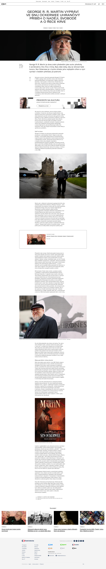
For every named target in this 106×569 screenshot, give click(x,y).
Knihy (54, 27)
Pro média (36, 545)
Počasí (23, 553)
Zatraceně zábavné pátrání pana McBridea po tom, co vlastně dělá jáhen (39, 530)
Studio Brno (36, 548)
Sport (49, 1)
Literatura (45, 27)
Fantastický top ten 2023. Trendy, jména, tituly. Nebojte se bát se (92, 530)
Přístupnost (42, 564)
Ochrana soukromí (35, 564)
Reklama (36, 546)
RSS (83, 564)
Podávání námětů (37, 555)
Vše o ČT (68, 1)
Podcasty (23, 552)
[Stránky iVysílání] (78, 544)
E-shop (23, 555)
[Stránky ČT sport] (63, 545)
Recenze (50, 27)
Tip (57, 27)
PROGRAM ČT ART (90, 4)
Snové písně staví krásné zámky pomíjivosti (60, 236)
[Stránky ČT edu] (78, 548)
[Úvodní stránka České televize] (28, 541)
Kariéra (35, 553)
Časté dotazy (36, 557)
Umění (61, 27)
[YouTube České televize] (79, 541)
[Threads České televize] (83, 541)
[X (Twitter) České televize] (81, 541)
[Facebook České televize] (76, 541)
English (30, 564)
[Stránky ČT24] (50, 545)
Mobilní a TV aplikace (26, 557)
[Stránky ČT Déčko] (50, 548)
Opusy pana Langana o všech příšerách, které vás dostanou (65, 530)
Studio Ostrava (37, 550)
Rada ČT (36, 552)
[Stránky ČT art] (62, 548)
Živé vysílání (24, 546)
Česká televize (38, 1)
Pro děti (62, 1)
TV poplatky (24, 548)
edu (65, 1)
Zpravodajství (44, 1)
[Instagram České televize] (74, 541)
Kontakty (36, 559)
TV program (57, 1)
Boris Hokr (21, 65)
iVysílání (52, 1)
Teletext (23, 550)
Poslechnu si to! (43, 106)
